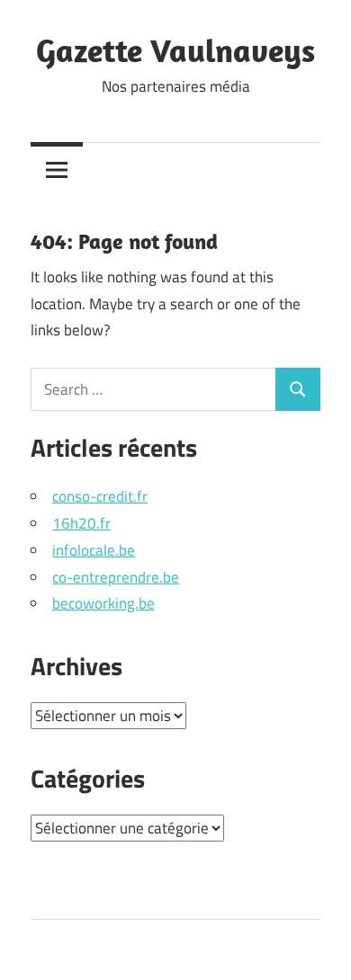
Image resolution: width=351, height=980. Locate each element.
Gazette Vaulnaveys (175, 50)
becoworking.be (103, 603)
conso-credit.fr (100, 496)
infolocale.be (93, 550)
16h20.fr (81, 523)
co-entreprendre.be (115, 577)
